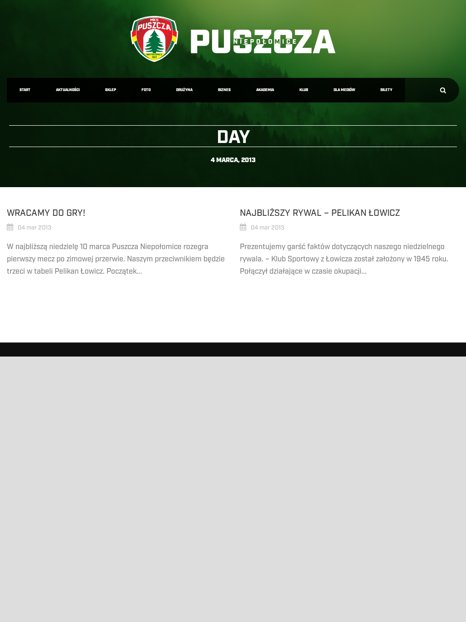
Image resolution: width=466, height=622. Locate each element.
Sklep (110, 89)
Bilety (386, 89)
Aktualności (68, 89)
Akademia (265, 89)
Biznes (224, 89)
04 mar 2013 (34, 227)
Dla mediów (344, 89)
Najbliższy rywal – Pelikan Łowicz (320, 213)
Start (25, 89)
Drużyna (184, 89)
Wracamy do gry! (46, 213)
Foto (146, 89)
